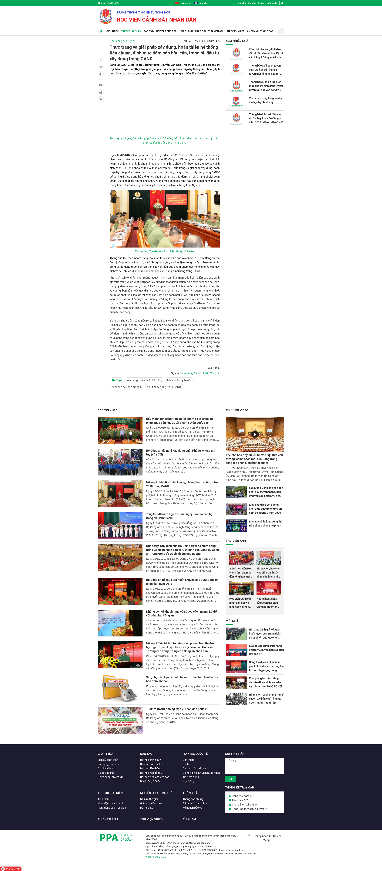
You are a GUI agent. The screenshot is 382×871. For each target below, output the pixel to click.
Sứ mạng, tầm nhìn (109, 764)
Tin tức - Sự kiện (110, 793)
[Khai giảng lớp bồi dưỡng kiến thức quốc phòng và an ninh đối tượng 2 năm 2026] (236, 509)
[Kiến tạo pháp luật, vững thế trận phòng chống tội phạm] (236, 525)
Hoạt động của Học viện (112, 807)
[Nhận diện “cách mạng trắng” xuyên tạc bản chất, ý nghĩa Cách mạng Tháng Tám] (236, 699)
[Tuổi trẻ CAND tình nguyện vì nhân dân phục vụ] (120, 720)
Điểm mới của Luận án (196, 803)
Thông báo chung (193, 799)
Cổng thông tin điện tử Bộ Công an (200, 373)
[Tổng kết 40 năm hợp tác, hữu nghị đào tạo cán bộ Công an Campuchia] (120, 525)
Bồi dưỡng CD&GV (150, 781)
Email (261, 2)
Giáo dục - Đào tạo (151, 803)
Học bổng (188, 781)
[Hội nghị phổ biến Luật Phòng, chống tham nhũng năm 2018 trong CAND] (120, 493)
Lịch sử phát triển (108, 759)
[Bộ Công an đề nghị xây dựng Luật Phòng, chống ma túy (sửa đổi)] (120, 462)
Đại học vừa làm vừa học (154, 776)
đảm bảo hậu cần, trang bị (127, 387)
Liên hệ (252, 2)
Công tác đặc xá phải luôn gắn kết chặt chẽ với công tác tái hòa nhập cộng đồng (266, 666)
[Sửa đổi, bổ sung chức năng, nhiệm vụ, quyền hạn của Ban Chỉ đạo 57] (236, 650)
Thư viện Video (237, 410)
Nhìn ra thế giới (149, 799)
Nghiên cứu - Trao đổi (156, 793)
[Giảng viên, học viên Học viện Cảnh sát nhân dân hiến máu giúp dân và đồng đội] (269, 558)
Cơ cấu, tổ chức (107, 768)
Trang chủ (240, 2)
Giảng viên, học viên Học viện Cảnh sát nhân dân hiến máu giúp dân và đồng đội (268, 576)
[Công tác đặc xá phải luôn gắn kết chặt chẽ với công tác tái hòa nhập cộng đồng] (236, 666)
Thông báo (191, 793)
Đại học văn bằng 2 (151, 772)
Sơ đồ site (272, 2)
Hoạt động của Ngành (122, 41)
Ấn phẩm (189, 819)
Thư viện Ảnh (236, 540)
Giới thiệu (105, 754)
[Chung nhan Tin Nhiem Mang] (266, 840)
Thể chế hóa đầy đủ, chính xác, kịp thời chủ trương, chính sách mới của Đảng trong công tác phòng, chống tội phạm (254, 459)
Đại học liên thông (150, 768)
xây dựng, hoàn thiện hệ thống (144, 380)
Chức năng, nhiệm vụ (110, 776)
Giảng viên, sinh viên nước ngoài (201, 772)
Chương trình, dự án (194, 768)
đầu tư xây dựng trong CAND (164, 387)
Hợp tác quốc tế (195, 754)
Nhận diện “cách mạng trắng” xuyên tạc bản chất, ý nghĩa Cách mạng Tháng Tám (266, 698)
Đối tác (187, 764)
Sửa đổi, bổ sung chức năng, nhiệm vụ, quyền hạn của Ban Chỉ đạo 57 (266, 649)
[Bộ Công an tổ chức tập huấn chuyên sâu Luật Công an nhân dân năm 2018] (120, 591)
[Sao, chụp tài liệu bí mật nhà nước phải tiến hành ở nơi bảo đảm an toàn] (120, 688)
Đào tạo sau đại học (151, 764)
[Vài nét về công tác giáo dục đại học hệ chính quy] (236, 102)
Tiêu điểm (104, 799)
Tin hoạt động (191, 776)
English (203, 2)
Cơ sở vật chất (106, 772)
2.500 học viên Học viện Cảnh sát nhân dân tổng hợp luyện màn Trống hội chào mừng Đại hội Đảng (241, 576)
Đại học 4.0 (146, 807)
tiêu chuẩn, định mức (179, 380)
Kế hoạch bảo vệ (192, 807)
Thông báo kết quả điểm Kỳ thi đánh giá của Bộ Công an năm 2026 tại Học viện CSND (266, 118)
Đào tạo (146, 754)
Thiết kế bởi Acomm (156, 857)
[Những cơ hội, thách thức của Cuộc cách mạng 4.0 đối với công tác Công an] (120, 623)
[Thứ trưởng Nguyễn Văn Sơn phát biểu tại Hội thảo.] (165, 219)
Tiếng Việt (185, 2)
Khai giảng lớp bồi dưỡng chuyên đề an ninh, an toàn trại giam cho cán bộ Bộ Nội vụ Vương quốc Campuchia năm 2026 (265, 686)
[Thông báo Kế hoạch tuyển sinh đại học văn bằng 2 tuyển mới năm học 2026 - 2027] (236, 70)
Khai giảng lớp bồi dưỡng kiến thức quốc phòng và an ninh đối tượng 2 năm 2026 (265, 508)
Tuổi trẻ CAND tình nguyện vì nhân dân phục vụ (177, 709)
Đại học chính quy (150, 759)
